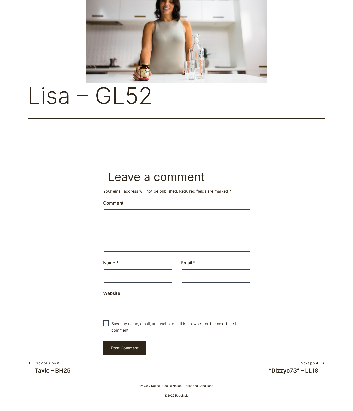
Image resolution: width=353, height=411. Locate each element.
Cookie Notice (172, 385)
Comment (113, 203)
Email (188, 262)
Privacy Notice (150, 385)
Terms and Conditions (198, 385)
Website (111, 293)
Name (111, 262)
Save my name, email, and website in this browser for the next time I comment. (173, 326)
